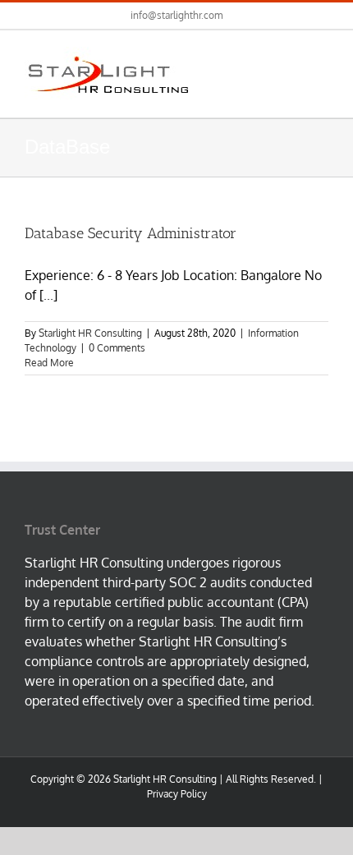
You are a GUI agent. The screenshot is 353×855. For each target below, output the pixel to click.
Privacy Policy (177, 794)
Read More (49, 362)
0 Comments (117, 348)
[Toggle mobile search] (292, 55)
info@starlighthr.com (176, 15)
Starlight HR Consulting (90, 333)
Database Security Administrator (130, 233)
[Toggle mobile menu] (321, 55)
